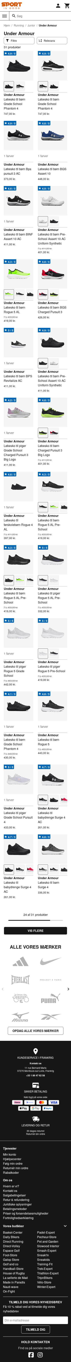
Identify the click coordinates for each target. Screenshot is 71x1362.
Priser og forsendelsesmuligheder (25, 1213)
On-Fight (9, 1291)
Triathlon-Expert (48, 1273)
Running (19, 25)
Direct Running (13, 1241)
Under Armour (14, 95)
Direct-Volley (11, 1246)
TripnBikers (44, 1278)
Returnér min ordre (15, 1168)
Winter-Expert (46, 1287)
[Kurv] (67, 6)
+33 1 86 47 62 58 (35, 1075)
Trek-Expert (44, 1268)
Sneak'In (43, 1255)
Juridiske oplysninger (17, 1204)
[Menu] (4, 16)
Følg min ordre (13, 1163)
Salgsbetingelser (14, 1195)
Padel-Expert (46, 1232)
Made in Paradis (14, 1282)
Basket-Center (12, 1232)
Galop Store (11, 1259)
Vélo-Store (44, 1282)
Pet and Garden (47, 1241)
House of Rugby (14, 1273)
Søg (19, 16)
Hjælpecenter (12, 1159)
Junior (31, 25)
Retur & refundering (16, 1200)
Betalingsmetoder (15, 1209)
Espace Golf (11, 1250)
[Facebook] (31, 1355)
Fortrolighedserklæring (18, 1218)
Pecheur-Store (46, 1237)
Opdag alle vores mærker (35, 1031)
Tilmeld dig (35, 1329)
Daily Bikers (11, 1237)
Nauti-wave (10, 1287)
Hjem (7, 25)
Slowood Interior (48, 1246)
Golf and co (10, 1264)
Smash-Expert (46, 1250)
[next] (68, 989)
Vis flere (36, 930)
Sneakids (43, 1259)
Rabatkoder (11, 1172)
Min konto (9, 1154)
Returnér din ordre (35, 1133)
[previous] (2, 989)
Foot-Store (10, 1255)
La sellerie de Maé (15, 1278)
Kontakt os (35, 1063)
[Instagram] (40, 1355)
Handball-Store (13, 1268)
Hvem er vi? (11, 1186)
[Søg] (14, 16)
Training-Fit (44, 1264)
